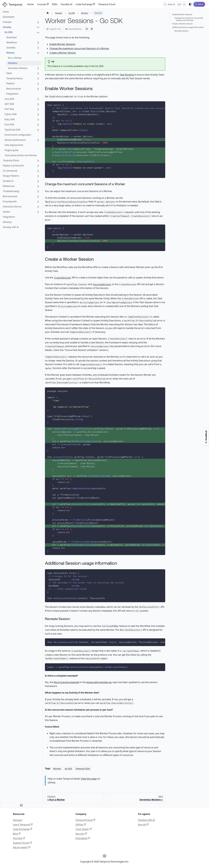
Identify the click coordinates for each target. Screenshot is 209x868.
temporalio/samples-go (99, 682)
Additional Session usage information (188, 27)
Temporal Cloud (106, 4)
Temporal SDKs (82, 768)
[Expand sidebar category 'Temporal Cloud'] (38, 160)
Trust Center (82, 829)
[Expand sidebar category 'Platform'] (38, 83)
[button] (21, 207)
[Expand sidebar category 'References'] (38, 186)
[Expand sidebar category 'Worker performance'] (38, 140)
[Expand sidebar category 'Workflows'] (38, 42)
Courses (41, 4)
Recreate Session (181, 31)
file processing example (66, 682)
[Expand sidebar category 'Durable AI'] (38, 181)
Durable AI (66, 4)
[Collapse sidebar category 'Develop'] (38, 27)
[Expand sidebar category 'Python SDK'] (38, 114)
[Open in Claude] (92, 29)
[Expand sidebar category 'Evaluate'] (38, 22)
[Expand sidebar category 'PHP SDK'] (38, 109)
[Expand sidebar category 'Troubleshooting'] (38, 191)
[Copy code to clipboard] (161, 104)
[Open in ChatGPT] (87, 29)
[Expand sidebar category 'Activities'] (38, 48)
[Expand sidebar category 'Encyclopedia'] (38, 201)
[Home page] (47, 13)
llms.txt (142, 824)
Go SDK (68, 768)
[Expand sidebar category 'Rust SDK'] (38, 125)
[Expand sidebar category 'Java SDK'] (38, 99)
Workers (57, 768)
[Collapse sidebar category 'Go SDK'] (38, 32)
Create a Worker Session (62, 52)
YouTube (17, 838)
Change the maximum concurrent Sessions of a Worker (79, 48)
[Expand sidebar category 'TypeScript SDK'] (38, 130)
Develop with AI (146, 820)
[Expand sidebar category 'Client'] (38, 73)
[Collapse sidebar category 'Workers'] (38, 53)
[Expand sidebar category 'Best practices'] (38, 89)
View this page (89, 778)
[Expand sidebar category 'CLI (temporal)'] (38, 171)
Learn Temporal (21, 824)
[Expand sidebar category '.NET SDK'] (38, 104)
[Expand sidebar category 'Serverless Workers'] (38, 68)
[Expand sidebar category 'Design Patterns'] (38, 176)
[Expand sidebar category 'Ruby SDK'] (38, 119)
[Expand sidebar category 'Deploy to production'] (38, 166)
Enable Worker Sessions (62, 44)
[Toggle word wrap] (155, 104)
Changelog (81, 838)
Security (79, 833)
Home (30, 4)
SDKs (54, 4)
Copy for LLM (55, 29)
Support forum (21, 842)
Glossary (17, 820)
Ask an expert (20, 847)
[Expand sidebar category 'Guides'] (38, 212)
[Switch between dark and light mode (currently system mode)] (190, 4)
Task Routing (127, 74)
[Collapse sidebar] (21, 805)
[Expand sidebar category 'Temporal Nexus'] (38, 78)
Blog (15, 833)
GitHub (79, 824)
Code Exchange (84, 4)
